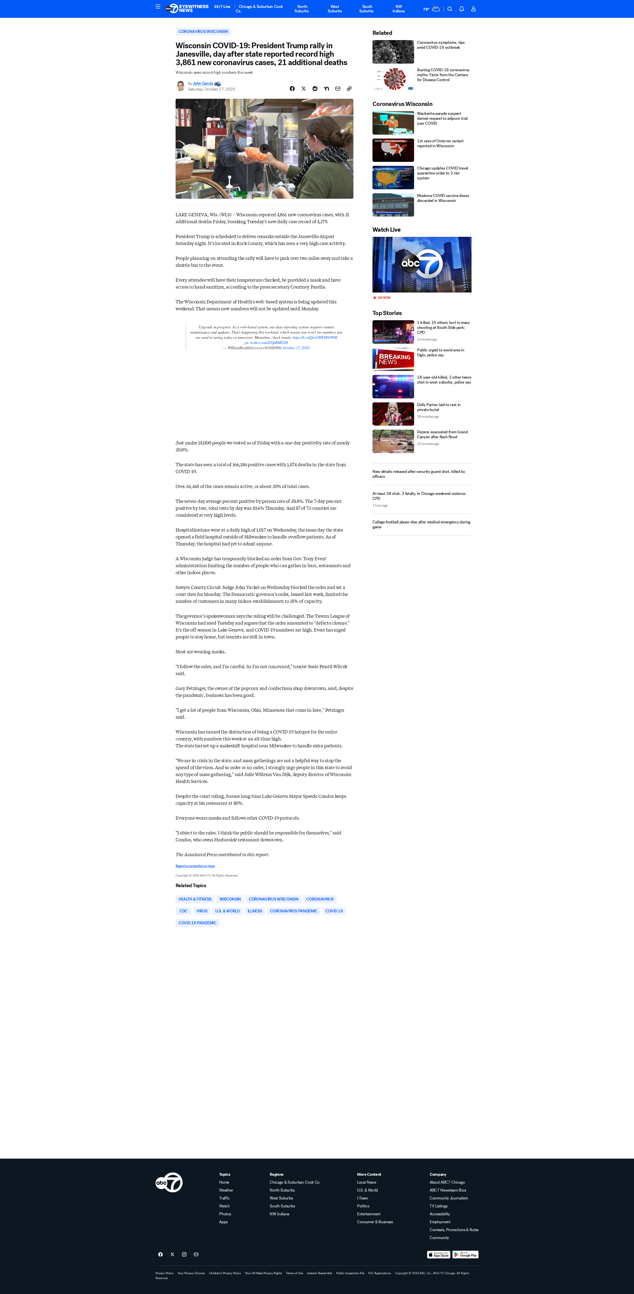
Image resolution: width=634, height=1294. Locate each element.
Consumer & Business (375, 1222)
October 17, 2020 (296, 347)
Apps (223, 1222)
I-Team (362, 1198)
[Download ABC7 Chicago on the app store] (439, 1255)
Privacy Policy (165, 1273)
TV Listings (438, 1206)
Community (439, 1238)
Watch (224, 1206)
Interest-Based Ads (319, 1273)
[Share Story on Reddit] (315, 88)
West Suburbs (335, 9)
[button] (158, 6)
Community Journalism (449, 1198)
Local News (366, 1182)
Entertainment (368, 1214)
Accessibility (440, 1214)
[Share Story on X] (303, 88)
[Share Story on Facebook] (292, 88)
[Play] (422, 265)
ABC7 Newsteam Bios (448, 1190)
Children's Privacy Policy (225, 1273)
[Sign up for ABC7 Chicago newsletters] (196, 1255)
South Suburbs (366, 9)
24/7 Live (222, 6)
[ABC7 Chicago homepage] (187, 8)
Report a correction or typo (195, 866)
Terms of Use (294, 1273)
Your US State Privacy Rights (263, 1273)
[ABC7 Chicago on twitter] (172, 1255)
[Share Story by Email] (338, 88)
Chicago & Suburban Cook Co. (259, 9)
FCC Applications (379, 1273)
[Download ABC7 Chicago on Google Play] (465, 1255)
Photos (225, 1214)
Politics (363, 1206)
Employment (440, 1222)
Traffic (224, 1198)
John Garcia (203, 83)
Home (224, 1182)
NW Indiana (399, 9)
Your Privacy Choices (191, 1273)
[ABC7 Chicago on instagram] (184, 1255)
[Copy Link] (349, 88)
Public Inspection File (350, 1273)
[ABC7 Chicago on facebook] (160, 1255)
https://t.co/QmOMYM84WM (315, 337)
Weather (226, 1190)
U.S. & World (367, 1190)
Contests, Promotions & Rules (454, 1230)
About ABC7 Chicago (447, 1182)
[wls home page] (169, 1182)
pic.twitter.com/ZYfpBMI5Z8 (266, 342)
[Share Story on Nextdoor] (326, 88)
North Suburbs (301, 9)
